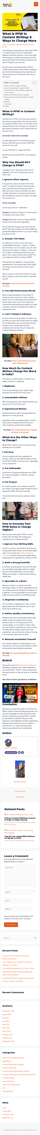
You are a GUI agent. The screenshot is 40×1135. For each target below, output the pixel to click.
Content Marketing (9, 1068)
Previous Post (20, 791)
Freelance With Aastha (25, 665)
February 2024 (7, 1035)
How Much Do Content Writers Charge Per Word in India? (19, 91)
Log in (4, 1108)
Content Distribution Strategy (12, 1064)
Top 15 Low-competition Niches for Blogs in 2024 (19, 837)
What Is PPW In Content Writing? (15, 86)
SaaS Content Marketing (11, 1085)
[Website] (22, 752)
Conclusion (8, 104)
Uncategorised (7, 1091)
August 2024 (6, 1014)
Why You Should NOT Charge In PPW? (17, 88)
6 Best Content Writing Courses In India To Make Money (20, 819)
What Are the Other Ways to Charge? (17, 95)
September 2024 (8, 1011)
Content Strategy (8, 1078)
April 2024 (6, 1028)
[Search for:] (20, 938)
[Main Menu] (36, 4)
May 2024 (5, 1024)
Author (7, 106)
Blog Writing (20, 44)
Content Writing (20, 822)
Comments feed (8, 1114)
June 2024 (5, 1021)
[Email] (19, 752)
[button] (33, 83)
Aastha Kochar (11, 748)
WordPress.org (7, 1118)
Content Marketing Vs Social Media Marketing (18, 1074)
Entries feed (6, 1111)
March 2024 (6, 1031)
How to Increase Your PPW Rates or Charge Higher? (19, 98)
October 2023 (7, 1038)
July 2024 (5, 1018)
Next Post (20, 797)
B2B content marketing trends (13, 1058)
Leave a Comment (8, 44)
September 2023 (8, 1041)
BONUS (7, 102)
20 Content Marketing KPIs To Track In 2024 (18, 968)
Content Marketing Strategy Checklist (15, 1071)
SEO (3, 1088)
